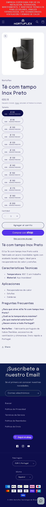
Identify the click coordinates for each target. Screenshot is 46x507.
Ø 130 (13, 158)
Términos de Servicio (15, 415)
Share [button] (7, 347)
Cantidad (6, 211)
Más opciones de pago (23, 239)
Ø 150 (12, 174)
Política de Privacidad (15, 409)
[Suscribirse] (38, 393)
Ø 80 (13, 113)
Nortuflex (17, 500)
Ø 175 (13, 189)
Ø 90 (12, 120)
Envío (17, 103)
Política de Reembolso (15, 421)
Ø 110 (12, 136)
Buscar (8, 403)
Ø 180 (13, 196)
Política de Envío (13, 427)
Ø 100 (13, 128)
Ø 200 (13, 204)
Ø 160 (13, 181)
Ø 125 (13, 151)
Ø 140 (13, 166)
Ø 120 (12, 143)
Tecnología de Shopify (30, 500)
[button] (3, 22)
